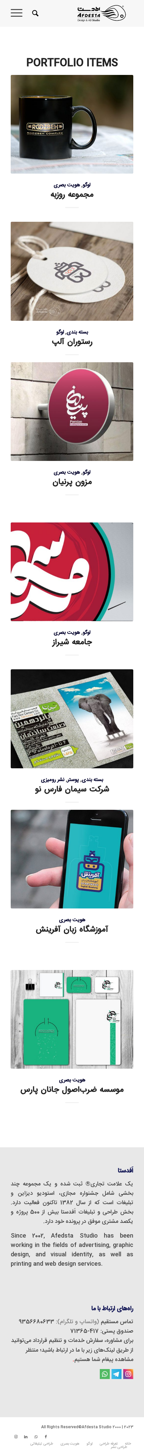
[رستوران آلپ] (72, 271)
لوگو (86, 185)
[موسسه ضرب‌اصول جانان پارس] (72, 1019)
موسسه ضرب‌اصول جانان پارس (72, 1089)
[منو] (19, 13)
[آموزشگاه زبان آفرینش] (72, 859)
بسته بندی (77, 332)
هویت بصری (67, 185)
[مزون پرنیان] (72, 411)
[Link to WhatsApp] (36, 1437)
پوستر (73, 780)
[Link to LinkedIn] (26, 1437)
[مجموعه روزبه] (72, 124)
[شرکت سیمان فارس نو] (72, 718)
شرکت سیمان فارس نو (72, 789)
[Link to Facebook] (46, 1437)
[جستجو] (34, 13)
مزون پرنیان (72, 482)
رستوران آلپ (72, 342)
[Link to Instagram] (16, 1437)
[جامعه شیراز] (72, 571)
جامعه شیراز (72, 642)
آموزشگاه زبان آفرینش (72, 929)
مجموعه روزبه (72, 194)
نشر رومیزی (53, 780)
